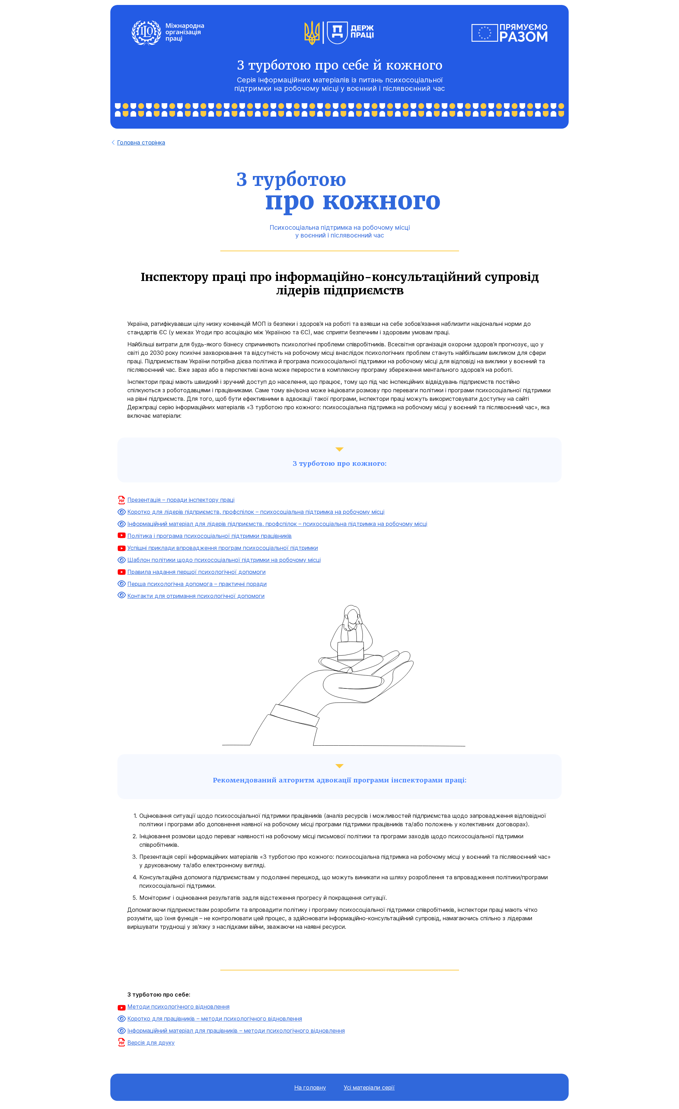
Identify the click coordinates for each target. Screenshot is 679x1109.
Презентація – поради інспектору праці (180, 499)
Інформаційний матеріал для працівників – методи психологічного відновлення (236, 1030)
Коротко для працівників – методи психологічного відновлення (214, 1018)
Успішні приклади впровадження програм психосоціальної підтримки (222, 547)
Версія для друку (151, 1042)
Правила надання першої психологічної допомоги (196, 571)
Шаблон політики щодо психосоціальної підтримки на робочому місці (224, 559)
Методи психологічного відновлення (178, 1006)
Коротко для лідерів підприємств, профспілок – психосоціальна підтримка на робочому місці (255, 511)
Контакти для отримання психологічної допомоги (196, 595)
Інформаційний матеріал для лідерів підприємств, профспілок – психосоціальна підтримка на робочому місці (277, 523)
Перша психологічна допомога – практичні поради (197, 583)
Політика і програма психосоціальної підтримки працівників (209, 535)
